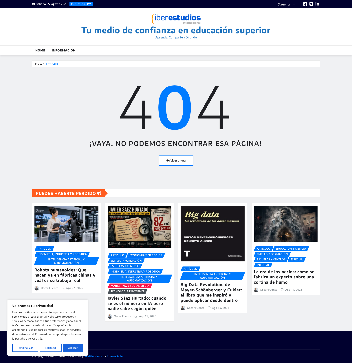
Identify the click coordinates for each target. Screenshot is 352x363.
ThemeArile (115, 356)
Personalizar (25, 347)
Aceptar (73, 347)
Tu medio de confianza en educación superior (176, 30)
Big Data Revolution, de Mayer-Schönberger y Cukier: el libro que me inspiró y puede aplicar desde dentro (211, 292)
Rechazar (50, 347)
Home (40, 50)
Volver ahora (177, 160)
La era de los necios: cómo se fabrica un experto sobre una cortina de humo (284, 277)
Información (64, 50)
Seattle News (93, 356)
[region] (47, 328)
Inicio (38, 64)
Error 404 (52, 64)
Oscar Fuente (49, 288)
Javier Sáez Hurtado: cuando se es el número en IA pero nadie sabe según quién (137, 303)
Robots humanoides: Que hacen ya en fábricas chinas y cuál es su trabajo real (65, 275)
